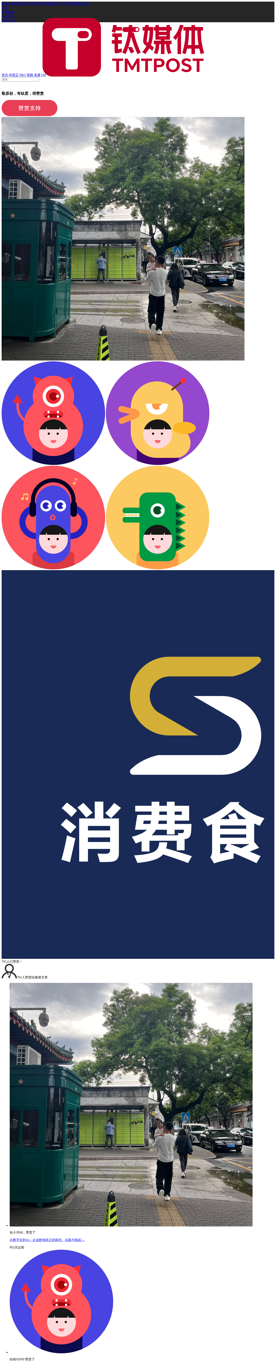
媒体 (5, 3)
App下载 (8, 16)
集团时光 (53, 3)
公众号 (65, 3)
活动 (30, 3)
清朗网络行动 (79, 3)
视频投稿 (8, 12)
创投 (18, 3)
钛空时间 (40, 3)
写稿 (5, 8)
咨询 (24, 3)
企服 (11, 3)
